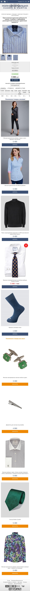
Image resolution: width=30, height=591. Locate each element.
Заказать (15, 384)
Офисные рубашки (23, 14)
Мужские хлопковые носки (15, 327)
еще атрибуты (15, 70)
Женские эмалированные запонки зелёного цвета (15, 377)
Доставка (20, 582)
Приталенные (15, 15)
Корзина (20, 1)
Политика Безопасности (17, 580)
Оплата (25, 582)
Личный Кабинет (18, 583)
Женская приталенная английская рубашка (15, 185)
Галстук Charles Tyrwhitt (15, 519)
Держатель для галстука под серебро (15, 424)
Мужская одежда (6, 14)
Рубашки (14, 14)
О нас (8, 580)
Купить (15, 80)
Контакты (10, 583)
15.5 (15, 85)
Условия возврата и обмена (9, 582)
